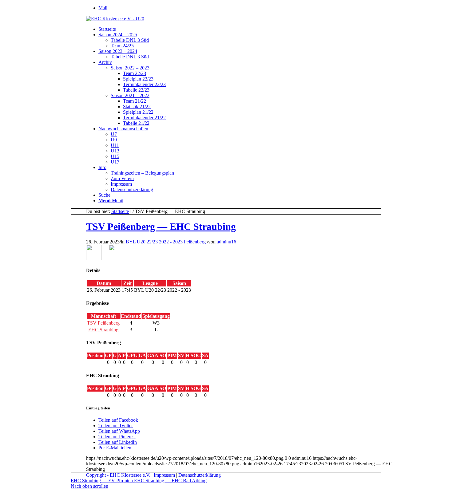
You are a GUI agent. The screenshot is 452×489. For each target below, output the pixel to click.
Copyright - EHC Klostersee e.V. (118, 475)
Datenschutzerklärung (199, 475)
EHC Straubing (103, 329)
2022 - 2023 (171, 241)
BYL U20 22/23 (142, 241)
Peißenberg (195, 241)
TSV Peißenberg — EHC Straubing (161, 226)
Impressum (164, 475)
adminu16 (226, 241)
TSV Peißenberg (103, 322)
